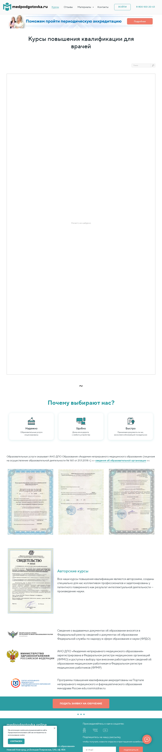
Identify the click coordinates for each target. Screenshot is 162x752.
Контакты (103, 7)
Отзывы (68, 7)
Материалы (85, 7)
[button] (81, 703)
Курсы (55, 7)
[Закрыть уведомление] (54, 728)
